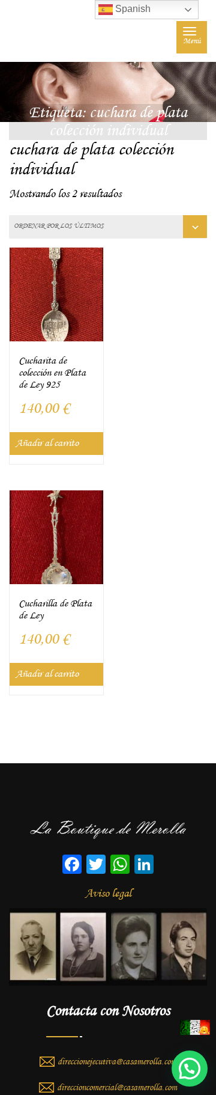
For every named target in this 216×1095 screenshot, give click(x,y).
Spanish (132, 9)
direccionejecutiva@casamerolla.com (117, 1062)
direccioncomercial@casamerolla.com (117, 1087)
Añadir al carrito (47, 443)
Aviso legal (108, 893)
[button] (190, 1069)
